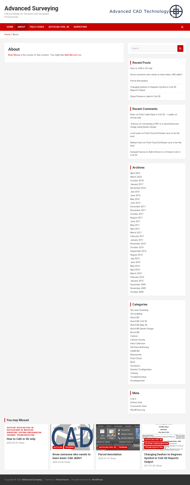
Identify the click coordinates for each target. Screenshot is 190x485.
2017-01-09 (149, 466)
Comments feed (138, 406)
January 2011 (136, 240)
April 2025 (135, 173)
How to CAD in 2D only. (141, 68)
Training (134, 373)
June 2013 (135, 203)
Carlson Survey (137, 339)
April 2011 (135, 229)
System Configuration (141, 369)
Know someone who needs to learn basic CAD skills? (156, 74)
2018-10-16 (103, 458)
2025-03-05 (58, 462)
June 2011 (135, 221)
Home (10, 27)
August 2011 (136, 217)
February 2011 (137, 236)
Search (180, 48)
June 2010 (135, 262)
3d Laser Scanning (139, 310)
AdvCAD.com (71, 55)
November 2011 (138, 210)
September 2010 (138, 251)
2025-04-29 (12, 443)
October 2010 (137, 247)
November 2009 (138, 288)
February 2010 (137, 277)
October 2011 (137, 214)
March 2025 (136, 177)
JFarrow (134, 124)
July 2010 (135, 258)
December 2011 (138, 206)
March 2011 (136, 232)
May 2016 (135, 199)
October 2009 (137, 292)
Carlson (134, 336)
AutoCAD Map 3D (138, 325)
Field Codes (37, 27)
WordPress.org (137, 410)
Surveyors (80, 27)
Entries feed (136, 402)
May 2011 (135, 225)
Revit (132, 362)
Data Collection (137, 343)
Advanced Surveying (31, 8)
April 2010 (135, 269)
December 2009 (138, 284)
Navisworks (136, 354)
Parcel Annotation (139, 80)
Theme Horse (62, 479)
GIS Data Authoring (139, 347)
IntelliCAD (135, 351)
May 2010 (135, 266)
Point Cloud (136, 358)
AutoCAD (134, 317)
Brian (132, 114)
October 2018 (137, 180)
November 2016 (138, 188)
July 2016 (135, 191)
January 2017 (136, 184)
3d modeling (136, 313)
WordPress (97, 479)
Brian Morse (14, 55)
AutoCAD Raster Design (141, 328)
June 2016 (135, 195)
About (21, 27)
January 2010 (136, 280)
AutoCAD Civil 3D (59, 27)
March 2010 (136, 273)
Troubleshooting (138, 377)
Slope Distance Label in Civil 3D (145, 96)
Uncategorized (137, 380)
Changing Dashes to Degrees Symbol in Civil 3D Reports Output (163, 458)
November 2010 (138, 243)
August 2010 (136, 254)
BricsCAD (135, 332)
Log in (133, 398)
